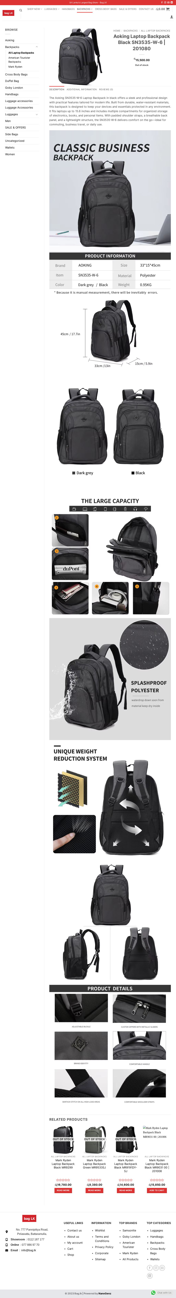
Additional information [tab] (82, 89)
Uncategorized (14, 140)
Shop (70, 1254)
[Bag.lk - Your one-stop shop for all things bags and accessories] (8, 13)
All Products (130, 1259)
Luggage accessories (19, 101)
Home (116, 30)
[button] (162, 9)
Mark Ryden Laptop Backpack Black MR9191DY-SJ (125, 1165)
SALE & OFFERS (127, 9)
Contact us (74, 1230)
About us (73, 1236)
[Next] (170, 1163)
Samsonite (129, 1230)
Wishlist (100, 1230)
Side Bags (11, 134)
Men (8, 121)
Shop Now (33, 9)
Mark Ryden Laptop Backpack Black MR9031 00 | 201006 (157, 1165)
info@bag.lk (28, 1250)
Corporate (101, 1253)
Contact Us (146, 9)
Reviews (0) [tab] (106, 89)
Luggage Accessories (19, 107)
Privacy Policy (104, 1247)
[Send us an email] (168, 2)
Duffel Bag (12, 81)
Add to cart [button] (157, 1190)
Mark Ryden (15, 66)
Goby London (14, 87)
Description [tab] (56, 89)
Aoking (9, 40)
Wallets (9, 147)
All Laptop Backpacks (21, 52)
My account (75, 1242)
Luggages (51, 9)
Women (10, 154)
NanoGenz (104, 1293)
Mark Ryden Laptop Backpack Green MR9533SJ (94, 1163)
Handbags (68, 9)
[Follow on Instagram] (165, 2)
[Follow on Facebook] (162, 2)
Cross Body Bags (106, 9)
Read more (63, 1190)
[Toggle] (37, 47)
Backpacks (83, 9)
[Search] (20, 10)
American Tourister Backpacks (19, 59)
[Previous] (49, 1163)
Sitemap (100, 1259)
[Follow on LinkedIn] (172, 2)
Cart (70, 1248)
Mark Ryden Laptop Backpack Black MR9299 (63, 1163)
